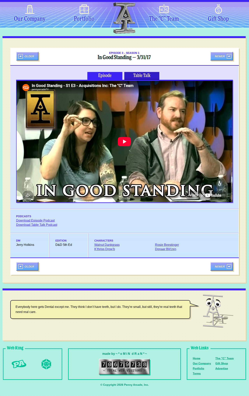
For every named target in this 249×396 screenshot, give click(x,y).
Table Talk (142, 75)
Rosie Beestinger (167, 244)
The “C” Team (164, 19)
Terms (197, 373)
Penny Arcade (19, 364)
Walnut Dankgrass (107, 244)
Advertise (221, 368)
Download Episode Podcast (35, 220)
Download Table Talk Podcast (36, 224)
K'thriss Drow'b (104, 249)
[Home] (124, 18)
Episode (104, 75)
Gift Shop (218, 19)
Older (29, 56)
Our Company (29, 19)
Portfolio (84, 19)
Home (196, 358)
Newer (220, 56)
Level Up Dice (46, 364)
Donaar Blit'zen (165, 249)
